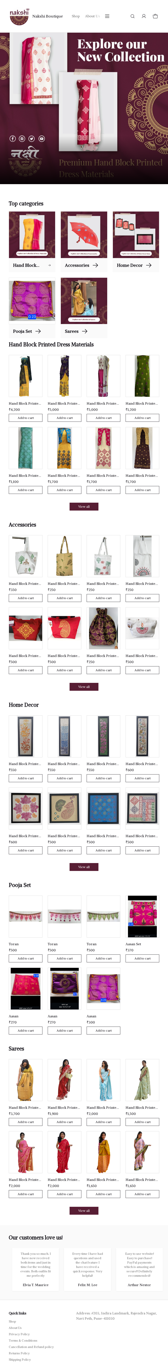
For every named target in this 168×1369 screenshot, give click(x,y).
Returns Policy (19, 1353)
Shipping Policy (20, 1360)
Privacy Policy (19, 1334)
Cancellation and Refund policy (31, 1347)
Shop (76, 16)
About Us (92, 16)
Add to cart (26, 418)
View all (84, 507)
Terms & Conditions (23, 1340)
